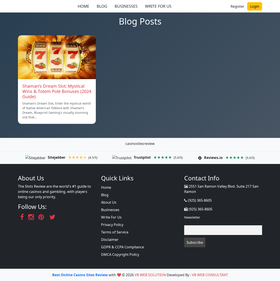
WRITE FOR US (158, 6)
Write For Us (111, 217)
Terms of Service (114, 232)
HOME (83, 6)
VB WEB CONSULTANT (210, 274)
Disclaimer (110, 239)
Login (254, 6)
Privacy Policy (112, 224)
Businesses (110, 209)
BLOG (102, 6)
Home (106, 187)
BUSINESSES (126, 6)
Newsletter (192, 217)
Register (237, 6)
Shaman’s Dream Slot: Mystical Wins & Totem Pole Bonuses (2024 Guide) (56, 91)
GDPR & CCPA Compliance (122, 247)
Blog (104, 194)
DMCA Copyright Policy (120, 254)
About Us (108, 202)
